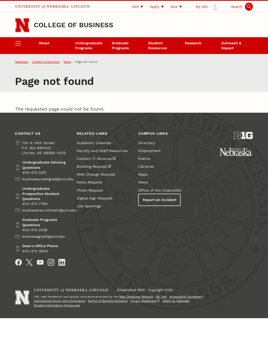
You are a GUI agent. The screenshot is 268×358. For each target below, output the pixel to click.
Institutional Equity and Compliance (59, 301)
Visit (135, 7)
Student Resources (157, 45)
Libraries (146, 166)
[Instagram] (51, 262)
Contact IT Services (94, 158)
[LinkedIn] (61, 262)
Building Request (92, 166)
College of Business (73, 25)
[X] (29, 262)
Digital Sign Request (95, 198)
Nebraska (21, 62)
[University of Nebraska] (236, 152)
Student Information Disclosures (57, 305)
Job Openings (89, 206)
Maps (143, 174)
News (67, 62)
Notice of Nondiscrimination (108, 301)
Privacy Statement (144, 301)
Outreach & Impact (231, 45)
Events (144, 158)
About (44, 43)
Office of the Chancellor (160, 190)
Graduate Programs (120, 45)
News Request (89, 182)
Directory (146, 143)
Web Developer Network (136, 297)
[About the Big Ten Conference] (243, 135)
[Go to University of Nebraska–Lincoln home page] (22, 25)
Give (173, 7)
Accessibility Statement (186, 297)
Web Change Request (96, 174)
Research (193, 43)
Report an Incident (159, 200)
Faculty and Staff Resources (102, 151)
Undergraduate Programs (88, 45)
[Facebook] (18, 262)
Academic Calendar (94, 143)
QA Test (161, 297)
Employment (149, 151)
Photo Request (90, 190)
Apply (154, 7)
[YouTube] (40, 262)
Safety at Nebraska (176, 301)
